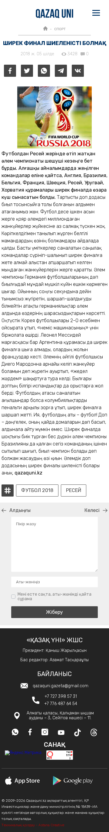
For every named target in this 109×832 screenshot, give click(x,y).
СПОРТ (60, 29)
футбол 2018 (37, 490)
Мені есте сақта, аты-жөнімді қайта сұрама (54, 596)
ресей (73, 490)
